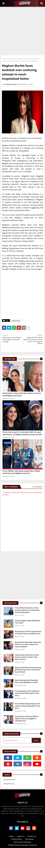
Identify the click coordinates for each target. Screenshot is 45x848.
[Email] (24, 328)
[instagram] (27, 763)
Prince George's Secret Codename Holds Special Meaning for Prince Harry (27, 693)
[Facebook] (4, 328)
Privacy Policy (16, 839)
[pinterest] (8, 763)
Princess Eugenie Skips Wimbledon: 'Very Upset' (28, 621)
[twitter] (17, 757)
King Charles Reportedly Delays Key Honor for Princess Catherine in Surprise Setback (28, 644)
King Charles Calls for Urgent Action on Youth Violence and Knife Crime (28, 632)
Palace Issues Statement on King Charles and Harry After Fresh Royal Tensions (26, 657)
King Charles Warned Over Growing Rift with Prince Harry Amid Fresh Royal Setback (28, 669)
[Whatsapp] (14, 328)
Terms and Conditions (22, 842)
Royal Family (12, 58)
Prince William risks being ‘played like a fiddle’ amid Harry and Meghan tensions (21, 472)
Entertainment (10, 780)
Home (4, 58)
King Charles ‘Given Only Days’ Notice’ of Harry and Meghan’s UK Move (22, 394)
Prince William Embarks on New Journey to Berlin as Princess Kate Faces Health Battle (27, 610)
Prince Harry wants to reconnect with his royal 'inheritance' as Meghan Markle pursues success (22, 433)
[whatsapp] (27, 757)
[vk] (17, 763)
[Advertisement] (22, 30)
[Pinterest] (19, 328)
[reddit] (37, 757)
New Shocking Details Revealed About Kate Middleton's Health (26, 681)
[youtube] (37, 763)
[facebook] (8, 757)
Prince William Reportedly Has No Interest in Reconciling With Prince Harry (27, 706)
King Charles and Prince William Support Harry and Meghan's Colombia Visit (26, 718)
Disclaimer (29, 839)
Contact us (32, 836)
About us (20, 836)
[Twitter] (9, 328)
